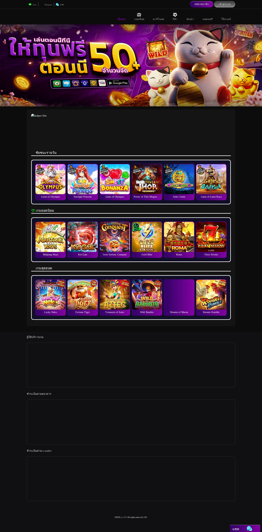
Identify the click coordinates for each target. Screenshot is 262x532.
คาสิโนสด (158, 19)
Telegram (48, 5)
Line (34, 5)
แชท (61, 5)
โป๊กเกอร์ (226, 19)
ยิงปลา (190, 19)
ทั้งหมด (122, 19)
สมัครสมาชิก (201, 4)
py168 (123, 517)
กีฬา (175, 19)
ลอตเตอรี (208, 19)
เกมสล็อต (139, 19)
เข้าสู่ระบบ (225, 4)
